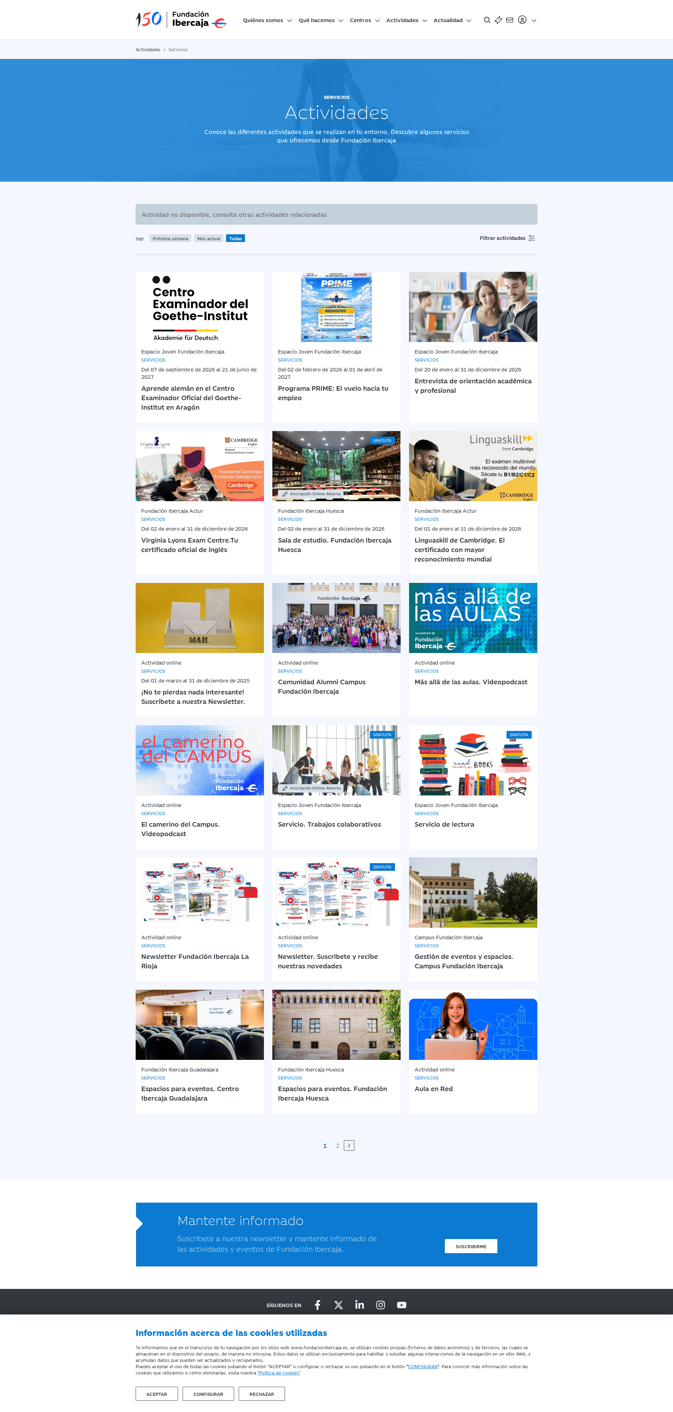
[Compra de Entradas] (498, 19)
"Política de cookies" (279, 1372)
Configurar (208, 1394)
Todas (235, 238)
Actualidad (448, 19)
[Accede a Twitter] (339, 1305)
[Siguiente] (349, 1145)
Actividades (402, 19)
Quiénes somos (263, 19)
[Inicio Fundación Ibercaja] (181, 19)
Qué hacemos (317, 19)
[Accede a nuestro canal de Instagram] (381, 1305)
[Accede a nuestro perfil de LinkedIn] (360, 1305)
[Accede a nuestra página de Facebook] (317, 1305)
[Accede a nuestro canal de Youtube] (402, 1305)
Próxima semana (170, 238)
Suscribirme (471, 1246)
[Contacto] (509, 19)
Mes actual (208, 238)
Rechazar (262, 1394)
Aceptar (157, 1394)
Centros (360, 19)
